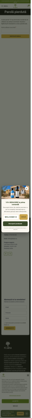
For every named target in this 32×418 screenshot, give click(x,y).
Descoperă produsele (15, 224)
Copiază (23, 217)
